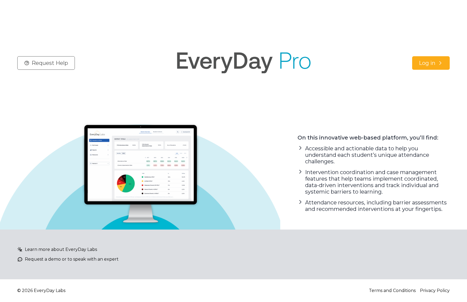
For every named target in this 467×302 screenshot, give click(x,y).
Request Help (50, 63)
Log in (427, 63)
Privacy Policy (435, 290)
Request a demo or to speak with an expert (72, 259)
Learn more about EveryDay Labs (61, 249)
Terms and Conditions (392, 290)
